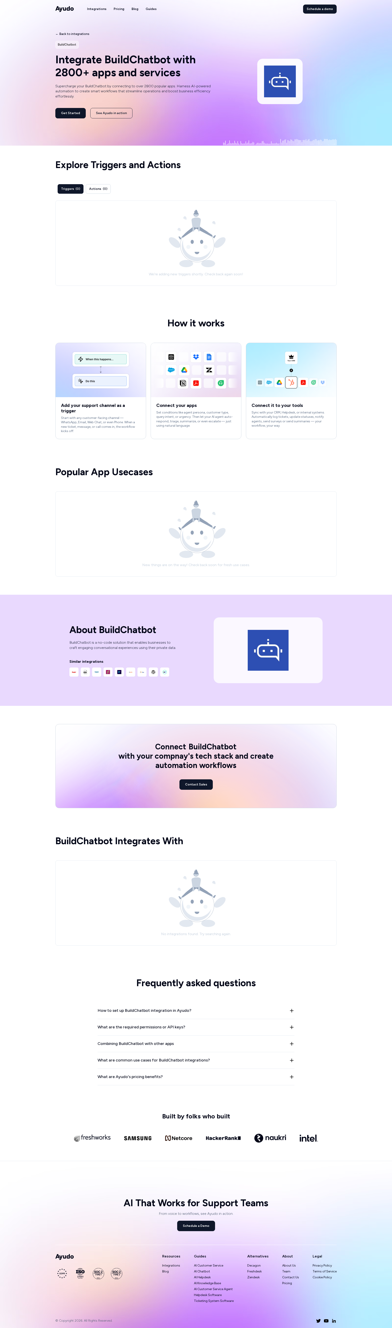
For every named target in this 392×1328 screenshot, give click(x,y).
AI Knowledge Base (207, 1283)
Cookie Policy (322, 1277)
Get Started (70, 113)
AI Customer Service (208, 1265)
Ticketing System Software (214, 1301)
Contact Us (290, 1277)
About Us (289, 1265)
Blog (135, 9)
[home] (64, 9)
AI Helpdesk (202, 1277)
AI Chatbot (202, 1271)
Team (286, 1271)
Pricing (119, 9)
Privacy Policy (322, 1265)
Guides (151, 9)
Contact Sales (196, 784)
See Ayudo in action (111, 113)
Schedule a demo (320, 9)
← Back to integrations (72, 34)
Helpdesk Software (208, 1295)
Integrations (96, 9)
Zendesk (253, 1277)
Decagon (254, 1265)
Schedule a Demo (196, 1226)
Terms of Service (325, 1271)
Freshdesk (254, 1271)
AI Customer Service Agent (213, 1289)
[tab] (70, 189)
